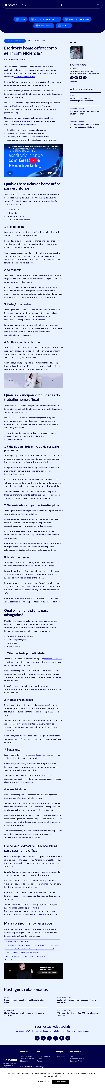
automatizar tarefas (53, 658)
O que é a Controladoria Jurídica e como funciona (22, 952)
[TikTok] (55, 1038)
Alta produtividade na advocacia (16, 941)
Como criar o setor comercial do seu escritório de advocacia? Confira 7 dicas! (32, 945)
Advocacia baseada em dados (15, 960)
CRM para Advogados (44, 1056)
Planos (39, 1059)
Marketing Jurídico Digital (79, 19)
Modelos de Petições (77, 1059)
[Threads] (67, 1038)
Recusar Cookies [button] (44, 1081)
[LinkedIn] (80, 77)
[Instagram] (76, 77)
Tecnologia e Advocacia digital (47, 19)
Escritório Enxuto (26, 1056)
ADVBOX (66, 26)
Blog (71, 1056)
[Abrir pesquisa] (61, 5)
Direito (22, 19)
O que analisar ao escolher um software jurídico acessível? (82, 99)
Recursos (40, 1061)
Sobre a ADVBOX (76, 1061)
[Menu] (98, 5)
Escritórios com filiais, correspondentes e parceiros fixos (25, 956)
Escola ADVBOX (60, 1056)
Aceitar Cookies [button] (60, 1081)
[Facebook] (72, 77)
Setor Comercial (45, 26)
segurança (43, 755)
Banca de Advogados (27, 1059)
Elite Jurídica (24, 1061)
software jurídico (26, 121)
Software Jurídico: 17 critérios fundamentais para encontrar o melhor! (29, 949)
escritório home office (24, 76)
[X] (61, 1038)
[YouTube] (85, 77)
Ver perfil (73, 82)
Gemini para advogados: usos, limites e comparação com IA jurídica (85, 125)
